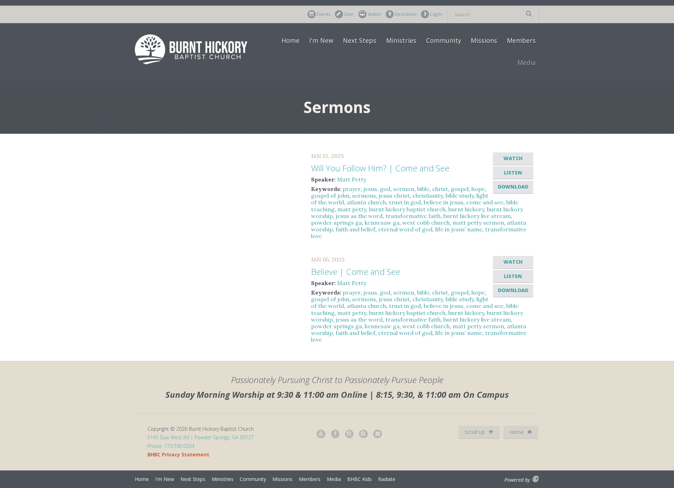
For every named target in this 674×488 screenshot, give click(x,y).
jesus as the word (359, 215)
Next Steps (359, 40)
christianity (427, 195)
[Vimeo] (363, 434)
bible (423, 188)
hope (478, 188)
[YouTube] (321, 434)
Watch (374, 14)
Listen (513, 172)
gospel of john (330, 195)
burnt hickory (466, 209)
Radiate (386, 479)
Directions (405, 14)
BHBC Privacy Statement (178, 454)
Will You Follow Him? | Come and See (380, 168)
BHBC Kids (359, 479)
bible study (459, 195)
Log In (436, 14)
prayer (352, 188)
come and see (484, 202)
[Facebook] (335, 434)
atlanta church (366, 202)
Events (323, 14)
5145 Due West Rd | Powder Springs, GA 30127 (200, 437)
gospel (460, 188)
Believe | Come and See (355, 271)
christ (440, 188)
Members (521, 40)
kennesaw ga (382, 222)
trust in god (405, 202)
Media (526, 62)
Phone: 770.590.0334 (170, 446)
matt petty (351, 209)
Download (513, 186)
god (385, 188)
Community (443, 40)
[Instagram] (349, 434)
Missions (484, 40)
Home (290, 40)
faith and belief (355, 229)
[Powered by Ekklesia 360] (536, 479)
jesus (370, 188)
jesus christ (394, 195)
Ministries (401, 40)
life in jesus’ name (458, 229)
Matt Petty (351, 179)
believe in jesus (443, 202)
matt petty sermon (478, 222)
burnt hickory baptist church (407, 209)
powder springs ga (336, 222)
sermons (364, 195)
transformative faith (413, 215)
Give (348, 14)
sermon (403, 188)
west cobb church (426, 222)
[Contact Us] (377, 434)
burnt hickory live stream (477, 215)
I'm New (321, 40)
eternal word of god (405, 229)
